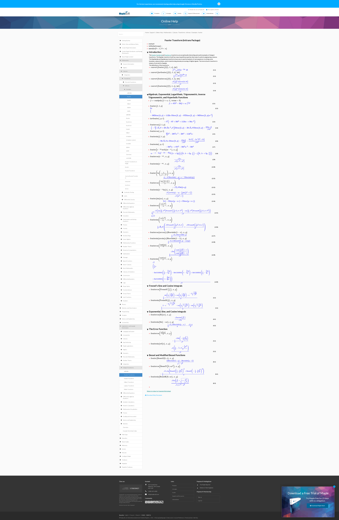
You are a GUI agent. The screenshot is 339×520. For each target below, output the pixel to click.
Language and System (128, 331)
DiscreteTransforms (130, 82)
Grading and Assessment (129, 416)
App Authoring (127, 342)
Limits (125, 196)
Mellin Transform (128, 389)
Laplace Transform (129, 385)
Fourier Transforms (129, 375)
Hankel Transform (129, 378)
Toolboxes (124, 460)
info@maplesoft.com (153, 494)
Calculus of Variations (129, 272)
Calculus (125, 71)
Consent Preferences (179, 517)
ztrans (127, 188)
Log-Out (200, 500)
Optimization (126, 253)
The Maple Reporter (205, 484)
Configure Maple (126, 456)
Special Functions (127, 261)
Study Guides (125, 442)
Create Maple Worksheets (129, 48)
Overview (128, 154)
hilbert (129, 104)
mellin (128, 111)
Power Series (126, 286)
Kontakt (147, 481)
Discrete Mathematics (129, 212)
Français (132, 515)
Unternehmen (175, 499)
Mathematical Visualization (130, 409)
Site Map (196, 517)
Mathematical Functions (129, 243)
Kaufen (174, 492)
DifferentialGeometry (128, 279)
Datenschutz (170, 517)
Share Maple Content (127, 57)
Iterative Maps (127, 235)
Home (147, 32)
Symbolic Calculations (128, 402)
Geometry (125, 232)
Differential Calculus (129, 199)
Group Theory (127, 293)
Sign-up (200, 497)
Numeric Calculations (128, 405)
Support (152, 32)
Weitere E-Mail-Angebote (206, 487)
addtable (129, 93)
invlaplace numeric (131, 140)
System (124, 449)
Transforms (127, 78)
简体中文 (148, 515)
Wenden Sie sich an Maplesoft (197, 9)
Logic (124, 282)
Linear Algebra (127, 239)
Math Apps (125, 434)
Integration (127, 75)
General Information (128, 64)
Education (124, 438)
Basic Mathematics (128, 268)
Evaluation (126, 216)
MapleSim (124, 463)
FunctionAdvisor (127, 290)
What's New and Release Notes (130, 44)
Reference (124, 445)
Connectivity (125, 322)
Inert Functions (127, 297)
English (126, 515)
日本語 (143, 515)
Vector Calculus (127, 264)
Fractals (125, 228)
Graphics (124, 315)
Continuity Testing (129, 192)
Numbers (125, 301)
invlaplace (128, 136)
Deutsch (138, 515)
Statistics (125, 423)
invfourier (127, 181)
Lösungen (174, 489)
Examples (128, 89)
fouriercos (129, 122)
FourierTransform (130, 170)
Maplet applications (128, 346)
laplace (129, 107)
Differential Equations (129, 203)
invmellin (128, 143)
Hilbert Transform (129, 382)
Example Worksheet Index (130, 431)
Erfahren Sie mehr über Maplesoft (127, 505)
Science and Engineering (128, 319)
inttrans (127, 85)
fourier (129, 96)
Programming (125, 311)
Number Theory (127, 246)
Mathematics (125, 60)
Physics (124, 304)
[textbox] (151, 44)
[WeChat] (162, 502)
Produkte (174, 485)
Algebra (125, 67)
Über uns (122, 481)
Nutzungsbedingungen (160, 517)
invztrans (127, 185)
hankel (129, 100)
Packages (125, 257)
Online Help (159, 32)
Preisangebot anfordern (213, 9)
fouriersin (128, 125)
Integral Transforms (128, 367)
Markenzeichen (189, 517)
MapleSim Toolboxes (127, 467)
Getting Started (126, 40)
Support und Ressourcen (178, 496)
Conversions (126, 275)
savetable (128, 158)
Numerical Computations (129, 250)
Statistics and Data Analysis (129, 308)
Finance (125, 225)
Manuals (124, 452)
